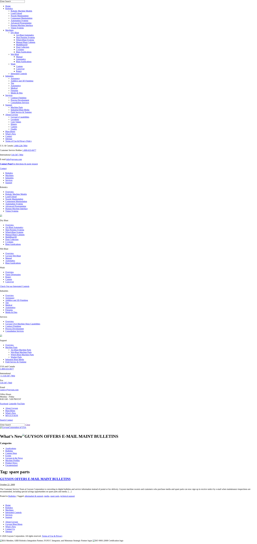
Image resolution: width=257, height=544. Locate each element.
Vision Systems (17, 28)
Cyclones (20, 49)
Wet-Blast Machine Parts (21, 352)
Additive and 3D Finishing (22, 81)
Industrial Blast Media (20, 110)
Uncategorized (11, 465)
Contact (8, 136)
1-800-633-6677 (29, 150)
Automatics (21, 59)
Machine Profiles (12, 460)
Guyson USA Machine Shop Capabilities (22, 324)
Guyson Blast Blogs (13, 524)
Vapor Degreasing (13, 274)
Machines (9, 30)
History (14, 124)
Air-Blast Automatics (25, 35)
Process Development (20, 100)
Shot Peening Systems (25, 37)
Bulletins (9, 451)
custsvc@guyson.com (9, 390)
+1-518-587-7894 (7, 376)
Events (8, 456)
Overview (9, 192)
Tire (12, 83)
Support (8, 105)
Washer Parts (16, 357)
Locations (15, 119)
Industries (9, 76)
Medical (14, 88)
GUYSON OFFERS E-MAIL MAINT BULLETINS (35, 479)
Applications (10, 448)
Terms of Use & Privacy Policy (18, 141)
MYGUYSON (11, 415)
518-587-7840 (6, 383)
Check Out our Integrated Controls (14, 286)
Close (27, 425)
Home (8, 6)
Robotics (9, 8)
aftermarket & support (34, 496)
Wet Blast (15, 54)
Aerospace (15, 78)
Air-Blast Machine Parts (21, 350)
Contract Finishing (18, 98)
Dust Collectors (22, 47)
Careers (14, 127)
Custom (19, 66)
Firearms (14, 90)
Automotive (16, 86)
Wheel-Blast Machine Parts (22, 355)
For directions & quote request (19, 164)
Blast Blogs (10, 131)
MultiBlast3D (22, 45)
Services (8, 95)
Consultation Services (20, 102)
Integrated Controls (19, 73)
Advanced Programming (21, 23)
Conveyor (20, 69)
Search (3, 420)
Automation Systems (19, 20)
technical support (67, 496)
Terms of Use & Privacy (52, 536)
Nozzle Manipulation (20, 16)
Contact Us (10, 529)
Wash (13, 64)
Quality (14, 129)
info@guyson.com (14, 159)
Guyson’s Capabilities (20, 117)
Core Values (16, 122)
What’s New (10, 134)
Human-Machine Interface (22, 25)
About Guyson (11, 114)
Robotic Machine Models (21, 11)
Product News (11, 463)
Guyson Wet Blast (13, 256)
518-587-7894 (17, 155)
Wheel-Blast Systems (25, 40)
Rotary (19, 71)
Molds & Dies (17, 93)
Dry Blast (15, 32)
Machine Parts (17, 107)
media (46, 496)
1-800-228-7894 (20, 146)
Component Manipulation (21, 18)
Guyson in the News (14, 458)
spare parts (54, 496)
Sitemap (8, 139)
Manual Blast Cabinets (25, 42)
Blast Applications (23, 52)
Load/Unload (16, 13)
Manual (19, 57)
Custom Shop (11, 453)
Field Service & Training (21, 112)
